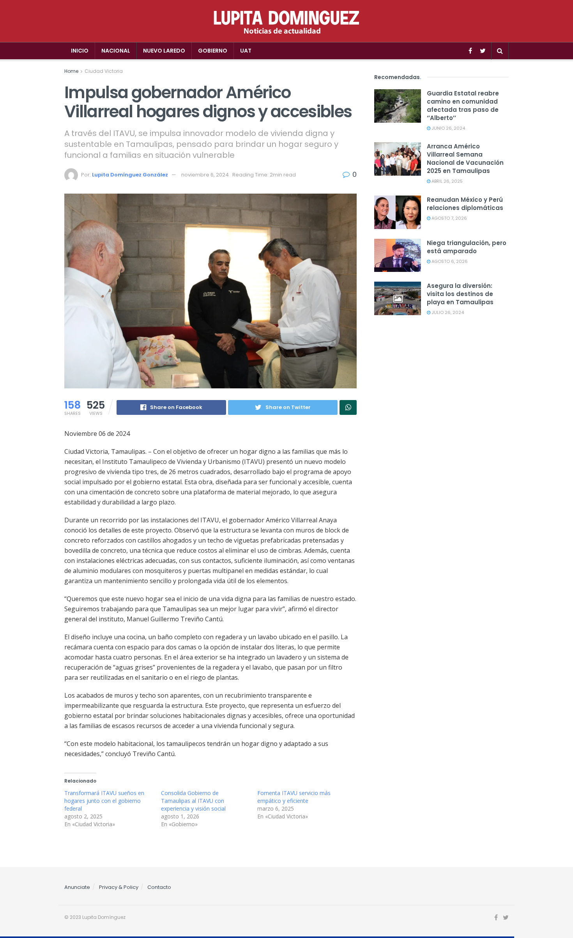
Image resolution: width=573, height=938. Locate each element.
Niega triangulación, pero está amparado (466, 247)
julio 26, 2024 (447, 312)
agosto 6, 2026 (449, 261)
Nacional (115, 51)
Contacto (159, 887)
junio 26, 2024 (447, 128)
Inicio (79, 51)
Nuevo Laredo (164, 51)
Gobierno (212, 51)
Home (71, 71)
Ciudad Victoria (104, 71)
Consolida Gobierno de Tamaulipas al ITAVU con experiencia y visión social (193, 800)
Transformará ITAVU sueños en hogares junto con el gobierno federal (104, 800)
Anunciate (77, 887)
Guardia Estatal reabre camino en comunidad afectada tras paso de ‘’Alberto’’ (463, 105)
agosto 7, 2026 (448, 218)
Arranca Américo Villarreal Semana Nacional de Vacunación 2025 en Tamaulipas (465, 158)
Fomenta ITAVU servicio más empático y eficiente (294, 796)
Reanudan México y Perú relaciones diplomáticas (465, 204)
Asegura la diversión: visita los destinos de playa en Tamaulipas (460, 294)
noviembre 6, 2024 (205, 174)
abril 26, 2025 (446, 181)
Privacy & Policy (118, 887)
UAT (245, 51)
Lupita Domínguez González (130, 174)
